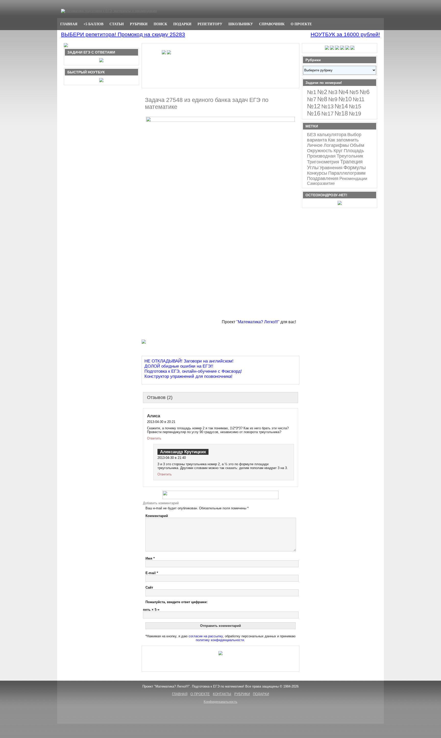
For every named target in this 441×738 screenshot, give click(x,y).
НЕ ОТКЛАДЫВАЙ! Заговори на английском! (189, 361)
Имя (150, 558)
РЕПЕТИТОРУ (210, 24)
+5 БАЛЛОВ (93, 24)
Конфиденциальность (220, 702)
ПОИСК (160, 24)
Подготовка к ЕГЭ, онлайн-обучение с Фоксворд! (193, 371)
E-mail (151, 573)
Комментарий (156, 516)
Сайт (149, 587)
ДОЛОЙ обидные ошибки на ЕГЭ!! (178, 366)
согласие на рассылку (206, 636)
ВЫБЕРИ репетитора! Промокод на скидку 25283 (123, 34)
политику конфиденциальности (220, 640)
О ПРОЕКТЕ (301, 24)
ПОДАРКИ (182, 24)
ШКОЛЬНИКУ (240, 24)
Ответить (154, 438)
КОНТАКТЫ (222, 694)
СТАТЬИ (116, 24)
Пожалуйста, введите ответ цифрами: (176, 602)
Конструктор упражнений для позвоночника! (188, 376)
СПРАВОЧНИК (272, 24)
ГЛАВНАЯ (68, 24)
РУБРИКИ (139, 24)
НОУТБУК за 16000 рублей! (345, 34)
